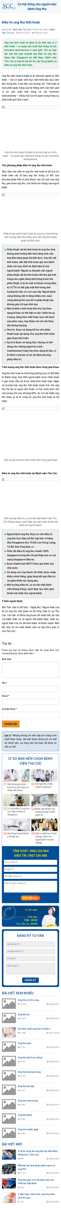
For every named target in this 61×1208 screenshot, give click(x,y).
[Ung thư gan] (9, 1047)
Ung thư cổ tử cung (28, 1000)
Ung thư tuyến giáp (28, 1129)
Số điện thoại (9, 709)
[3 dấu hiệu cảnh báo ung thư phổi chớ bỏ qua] (9, 1197)
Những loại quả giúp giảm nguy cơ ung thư (36, 1167)
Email (5, 696)
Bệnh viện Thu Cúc (22, 29)
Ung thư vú (24, 1014)
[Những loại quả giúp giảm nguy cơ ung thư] (9, 1169)
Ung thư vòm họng (28, 1100)
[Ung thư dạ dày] (9, 1090)
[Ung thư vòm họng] (9, 1104)
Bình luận (6, 659)
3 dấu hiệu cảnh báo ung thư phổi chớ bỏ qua (36, 1196)
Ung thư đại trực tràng (30, 1057)
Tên (4, 683)
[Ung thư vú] (9, 1018)
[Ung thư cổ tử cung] (9, 1003)
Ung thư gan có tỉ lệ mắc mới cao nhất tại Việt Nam (36, 1181)
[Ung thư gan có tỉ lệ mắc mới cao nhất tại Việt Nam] (9, 1183)
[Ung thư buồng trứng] (9, 1075)
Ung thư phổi (25, 1115)
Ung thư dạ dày (26, 1086)
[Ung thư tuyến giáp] (9, 1133)
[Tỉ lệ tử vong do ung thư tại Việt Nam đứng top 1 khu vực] (9, 1154)
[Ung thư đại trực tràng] (9, 1061)
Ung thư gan (24, 1043)
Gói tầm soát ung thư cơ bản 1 (34, 1028)
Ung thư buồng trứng (29, 1072)
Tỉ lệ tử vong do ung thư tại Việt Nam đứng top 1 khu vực (38, 1153)
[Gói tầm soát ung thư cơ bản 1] (9, 1032)
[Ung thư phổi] (9, 1118)
